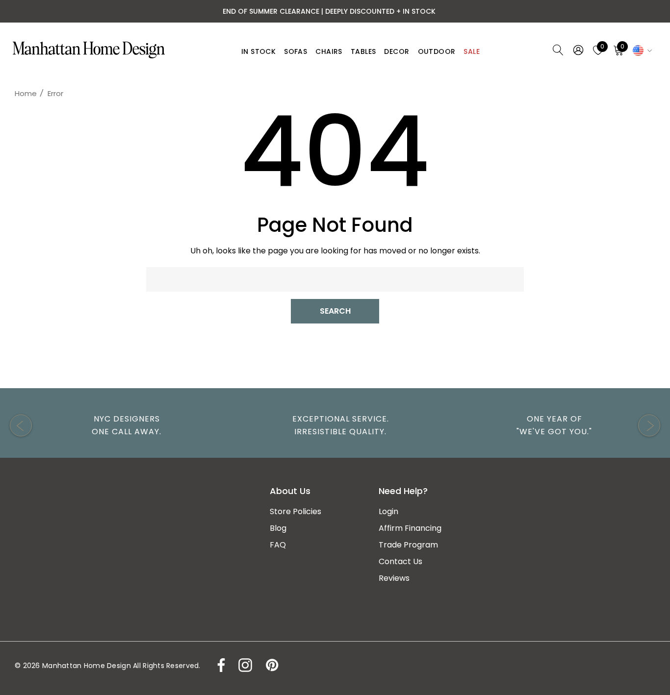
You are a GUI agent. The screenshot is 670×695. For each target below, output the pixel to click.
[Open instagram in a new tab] (244, 665)
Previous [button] (21, 426)
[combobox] (335, 279)
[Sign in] (577, 50)
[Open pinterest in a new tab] (271, 665)
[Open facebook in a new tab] (218, 665)
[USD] (641, 50)
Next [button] (649, 426)
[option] (122, 425)
